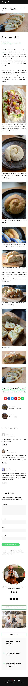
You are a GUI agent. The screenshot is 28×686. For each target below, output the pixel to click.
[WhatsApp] (22, 398)
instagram (5, 2)
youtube (8, 2)
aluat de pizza (14, 388)
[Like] (5, 398)
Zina (8, 451)
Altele (3, 43)
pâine (13, 392)
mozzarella (6, 392)
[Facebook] (8, 398)
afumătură (6, 388)
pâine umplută (21, 392)
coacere (23, 388)
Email (3, 527)
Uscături (18, 43)
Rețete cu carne (10, 43)
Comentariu (5, 504)
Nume (3, 519)
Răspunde (4, 444)
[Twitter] (12, 398)
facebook (2, 2)
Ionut (8, 469)
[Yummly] (19, 398)
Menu (24, 8)
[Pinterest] (15, 398)
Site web (4, 536)
